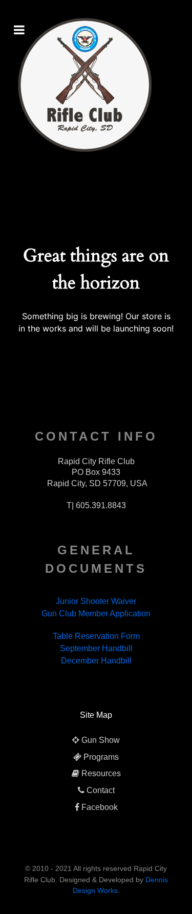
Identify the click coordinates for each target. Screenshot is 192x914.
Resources (101, 773)
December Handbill (96, 660)
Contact (101, 790)
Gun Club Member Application (96, 613)
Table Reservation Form (96, 636)
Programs (101, 757)
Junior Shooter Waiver (96, 601)
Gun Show (100, 740)
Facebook (99, 807)
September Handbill (96, 648)
